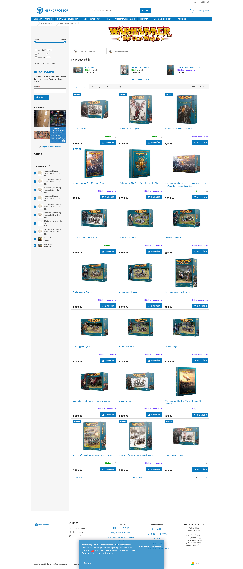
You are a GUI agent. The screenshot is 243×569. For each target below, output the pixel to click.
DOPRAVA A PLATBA (121, 528)
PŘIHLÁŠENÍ (157, 529)
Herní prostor (78, 532)
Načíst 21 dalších (140, 477)
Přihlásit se (41, 97)
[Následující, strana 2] (202, 477)
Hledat (145, 10)
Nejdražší (110, 87)
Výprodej (43, 57)
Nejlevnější (96, 87)
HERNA (157, 539)
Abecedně (123, 87)
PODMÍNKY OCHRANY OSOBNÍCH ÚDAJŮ (121, 538)
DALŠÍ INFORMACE (139, 79)
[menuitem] (42, 19)
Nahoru (79, 477)
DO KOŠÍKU (110, 142)
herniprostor (78, 536)
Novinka (43, 53)
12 (207, 477)
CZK (195, 2)
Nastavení (88, 563)
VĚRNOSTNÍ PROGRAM (157, 534)
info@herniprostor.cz (81, 528)
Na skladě (44, 50)
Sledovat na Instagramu (51, 146)
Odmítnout (144, 546)
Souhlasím (156, 546)
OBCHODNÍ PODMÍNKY (120, 533)
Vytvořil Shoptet (202, 563)
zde (92, 550)
